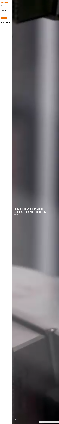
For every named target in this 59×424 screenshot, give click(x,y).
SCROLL (15, 420)
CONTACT (2, 12)
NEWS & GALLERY (4, 10)
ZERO (2, 5)
